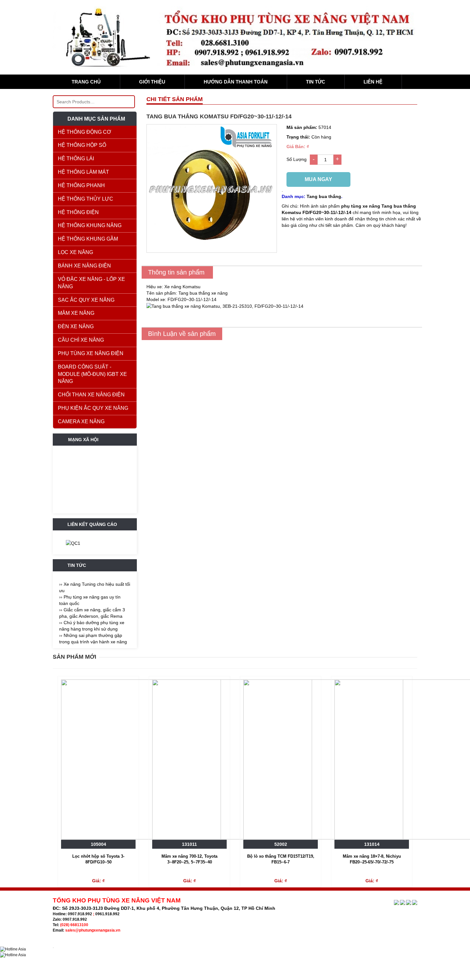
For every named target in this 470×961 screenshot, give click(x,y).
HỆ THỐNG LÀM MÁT (83, 172)
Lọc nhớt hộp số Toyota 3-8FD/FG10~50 (98, 859)
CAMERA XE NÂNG (81, 421)
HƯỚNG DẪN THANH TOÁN (236, 81)
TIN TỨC (315, 81)
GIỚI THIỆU (152, 81)
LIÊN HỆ (373, 81)
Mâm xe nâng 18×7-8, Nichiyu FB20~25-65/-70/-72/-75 (372, 859)
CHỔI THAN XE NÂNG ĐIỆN (91, 394)
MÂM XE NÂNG (76, 313)
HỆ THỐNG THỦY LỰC (85, 199)
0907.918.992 (80, 914)
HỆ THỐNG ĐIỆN (78, 212)
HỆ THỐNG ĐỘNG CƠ (84, 132)
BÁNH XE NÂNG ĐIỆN (84, 265)
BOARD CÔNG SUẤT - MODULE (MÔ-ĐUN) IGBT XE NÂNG (92, 374)
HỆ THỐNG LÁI (76, 158)
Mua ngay (318, 179)
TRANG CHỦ (86, 81)
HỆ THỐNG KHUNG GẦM (88, 239)
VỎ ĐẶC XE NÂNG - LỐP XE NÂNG (91, 282)
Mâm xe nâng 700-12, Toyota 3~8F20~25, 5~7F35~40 (189, 859)
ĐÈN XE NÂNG (76, 326)
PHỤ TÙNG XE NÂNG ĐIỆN (90, 353)
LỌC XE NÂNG (75, 252)
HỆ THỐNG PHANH (81, 185)
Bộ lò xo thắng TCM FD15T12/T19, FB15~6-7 (280, 859)
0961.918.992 (107, 914)
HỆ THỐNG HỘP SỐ (82, 145)
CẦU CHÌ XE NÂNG (81, 340)
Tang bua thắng (324, 196)
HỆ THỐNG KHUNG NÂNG (89, 225)
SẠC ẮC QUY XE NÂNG (86, 300)
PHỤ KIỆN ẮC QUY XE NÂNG (93, 408)
